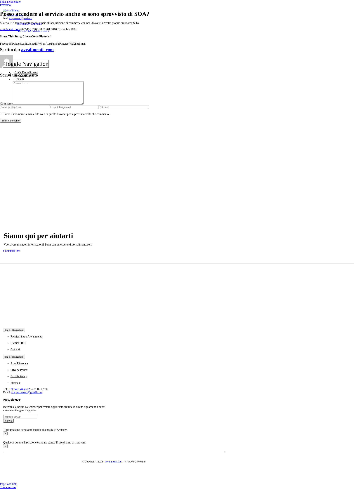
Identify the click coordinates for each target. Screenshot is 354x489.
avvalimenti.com (113, 461)
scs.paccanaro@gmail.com (20, 18)
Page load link (8, 483)
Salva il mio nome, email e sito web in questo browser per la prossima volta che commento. (57, 114)
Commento (6, 103)
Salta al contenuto (10, 1)
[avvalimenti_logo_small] (11, 10)
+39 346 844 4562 (15, 15)
